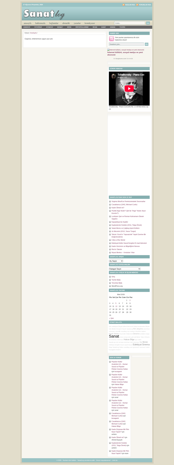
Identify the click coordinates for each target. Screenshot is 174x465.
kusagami (112, 349)
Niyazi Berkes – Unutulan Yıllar (123, 252)
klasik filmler (114, 334)
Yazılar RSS (130, 5)
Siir (141, 342)
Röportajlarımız (82, 27)
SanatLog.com (113, 342)
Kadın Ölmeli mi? (118, 208)
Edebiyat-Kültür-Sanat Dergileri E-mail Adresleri (129, 243)
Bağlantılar (53, 23)
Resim (95, 27)
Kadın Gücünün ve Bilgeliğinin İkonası (126, 246)
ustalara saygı (144, 334)
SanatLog (130, 329)
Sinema (112, 27)
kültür (139, 339)
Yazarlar (77, 23)
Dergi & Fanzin (121, 329)
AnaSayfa (27, 23)
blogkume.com (121, 58)
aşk (136, 339)
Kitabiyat (49, 27)
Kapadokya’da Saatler (120, 222)
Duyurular (122, 334)
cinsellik (117, 331)
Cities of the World (118, 240)
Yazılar (116, 280)
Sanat (103, 27)
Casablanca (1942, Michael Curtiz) (124, 205)
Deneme (136, 334)
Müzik (69, 27)
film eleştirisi (138, 329)
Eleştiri (120, 326)
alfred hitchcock (128, 326)
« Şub (111, 318)
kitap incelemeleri (139, 326)
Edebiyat (27, 27)
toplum (143, 331)
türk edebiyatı (113, 326)
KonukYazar (90, 23)
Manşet (60, 27)
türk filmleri (112, 329)
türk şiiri (130, 337)
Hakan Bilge (129, 339)
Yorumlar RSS (145, 5)
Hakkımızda (40, 23)
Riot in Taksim (117, 249)
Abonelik (66, 23)
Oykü (121, 337)
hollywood (129, 334)
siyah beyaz (128, 345)
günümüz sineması (139, 347)
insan (122, 345)
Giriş (113, 277)
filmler (145, 342)
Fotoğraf (38, 27)
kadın (148, 347)
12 (116, 306)
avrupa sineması (124, 342)
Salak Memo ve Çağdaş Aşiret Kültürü (125, 228)
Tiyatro (122, 27)
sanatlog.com (125, 331)
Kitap (110, 347)
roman (126, 337)
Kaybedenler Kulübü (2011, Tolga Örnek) (127, 225)
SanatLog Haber (118, 347)
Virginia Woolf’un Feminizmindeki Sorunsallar (128, 201)
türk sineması (134, 342)
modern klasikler (135, 331)
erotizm (118, 349)
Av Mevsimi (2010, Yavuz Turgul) (124, 231)
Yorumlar (117, 283)
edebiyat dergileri (114, 345)
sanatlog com (128, 347)
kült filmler (137, 337)
